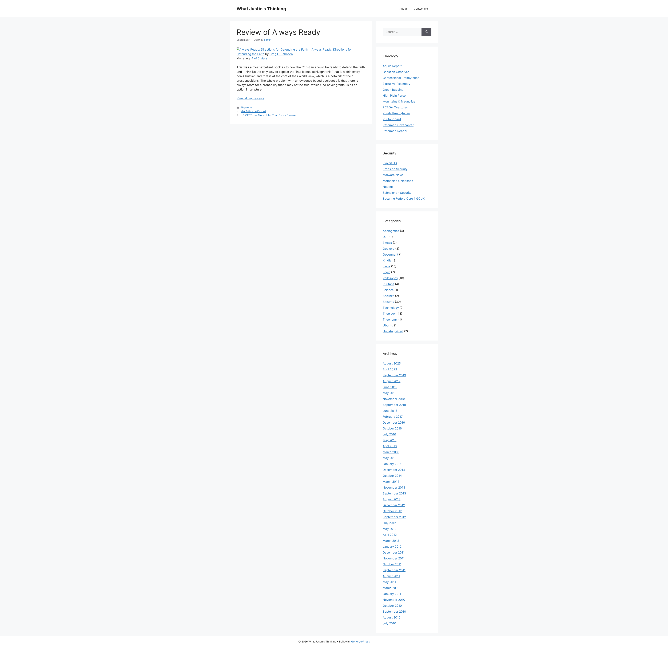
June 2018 (390, 410)
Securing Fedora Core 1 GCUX (404, 198)
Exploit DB (390, 163)
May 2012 (389, 529)
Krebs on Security (395, 169)
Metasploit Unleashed (398, 181)
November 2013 (394, 487)
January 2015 (392, 464)
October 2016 (392, 428)
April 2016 (390, 446)
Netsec (388, 187)
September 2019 (394, 375)
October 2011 (392, 564)
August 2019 (391, 381)
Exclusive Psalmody (396, 83)
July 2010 (389, 623)
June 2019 (390, 387)
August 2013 (391, 499)
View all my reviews (250, 98)
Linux (386, 266)
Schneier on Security (397, 192)
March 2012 (391, 540)
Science (388, 290)
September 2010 (394, 611)
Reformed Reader (395, 131)
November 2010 (394, 599)
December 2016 (394, 422)
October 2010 (392, 605)
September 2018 (394, 405)
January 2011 (392, 594)
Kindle (387, 260)
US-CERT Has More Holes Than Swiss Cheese (268, 115)
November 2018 (394, 399)
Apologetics (391, 231)
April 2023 (390, 369)
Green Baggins (393, 89)
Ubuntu (388, 325)
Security (388, 302)
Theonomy (390, 319)
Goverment (390, 254)
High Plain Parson (395, 95)
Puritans (388, 284)
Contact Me (421, 8)
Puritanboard (392, 119)
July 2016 (389, 434)
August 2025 (392, 363)
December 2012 (394, 505)
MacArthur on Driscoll (253, 111)
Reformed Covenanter (398, 125)
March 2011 (391, 588)
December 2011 (393, 552)
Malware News (393, 175)
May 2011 (389, 582)
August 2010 (391, 617)
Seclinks (388, 296)
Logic (386, 272)
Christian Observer (396, 72)
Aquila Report (392, 66)
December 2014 (394, 470)
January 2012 (392, 546)
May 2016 (389, 440)
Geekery (388, 248)
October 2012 (392, 511)
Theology (246, 107)
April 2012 (390, 535)
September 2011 (394, 570)
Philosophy (390, 278)
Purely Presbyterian (396, 113)
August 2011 (391, 576)
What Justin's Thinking (261, 8)
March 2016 (391, 452)
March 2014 (391, 481)
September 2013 (394, 493)
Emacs (387, 242)
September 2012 (394, 517)
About (403, 8)
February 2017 (393, 416)
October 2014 (392, 475)
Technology (391, 307)
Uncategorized (393, 331)
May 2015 (389, 458)
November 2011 (394, 558)
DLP (385, 237)
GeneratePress (360, 641)
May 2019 (389, 393)
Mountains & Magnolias (399, 101)
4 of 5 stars (259, 58)
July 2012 (389, 523)
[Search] (426, 32)
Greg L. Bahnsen (281, 54)
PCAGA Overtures (395, 107)
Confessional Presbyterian (401, 78)
